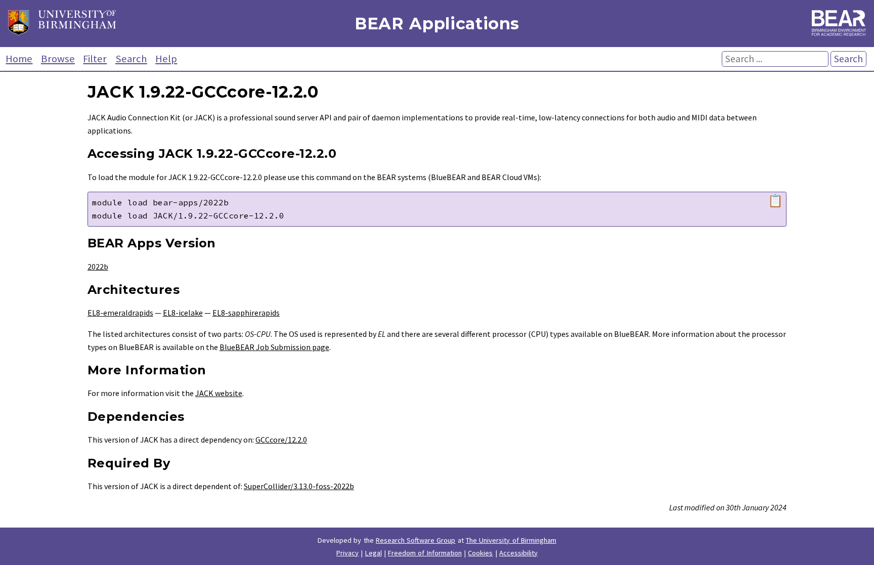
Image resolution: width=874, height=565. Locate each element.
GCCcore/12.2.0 (281, 439)
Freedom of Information (425, 552)
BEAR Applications (437, 23)
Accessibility (518, 552)
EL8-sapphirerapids (246, 313)
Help (166, 58)
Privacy (347, 552)
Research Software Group (416, 540)
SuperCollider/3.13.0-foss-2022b (299, 486)
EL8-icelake (183, 313)
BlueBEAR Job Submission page (274, 347)
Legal (373, 552)
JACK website (218, 393)
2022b (98, 267)
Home (19, 58)
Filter (95, 58)
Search (131, 58)
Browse (58, 58)
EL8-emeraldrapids (120, 313)
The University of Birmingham (511, 540)
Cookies (480, 552)
